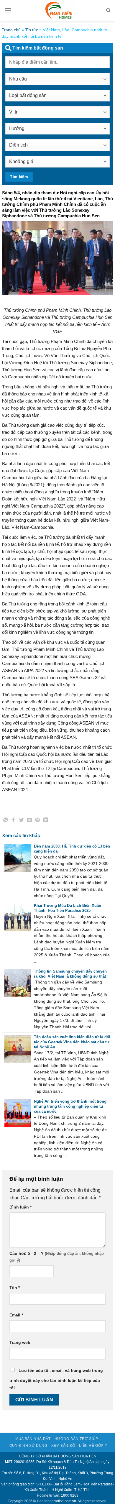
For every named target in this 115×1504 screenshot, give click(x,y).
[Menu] (8, 10)
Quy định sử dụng (28, 1446)
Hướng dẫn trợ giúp (76, 1439)
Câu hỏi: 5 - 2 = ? (26, 1253)
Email (16, 1315)
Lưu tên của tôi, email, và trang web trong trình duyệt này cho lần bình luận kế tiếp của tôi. (56, 1379)
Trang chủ (11, 29)
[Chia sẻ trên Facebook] (13, 821)
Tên (14, 1287)
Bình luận (20, 1207)
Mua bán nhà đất (32, 1439)
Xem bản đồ (63, 1446)
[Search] (108, 10)
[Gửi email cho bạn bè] (29, 821)
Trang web (19, 1342)
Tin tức (31, 29)
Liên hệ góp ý (93, 1446)
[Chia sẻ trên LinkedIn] (45, 821)
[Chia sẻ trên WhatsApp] (5, 821)
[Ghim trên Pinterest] (37, 821)
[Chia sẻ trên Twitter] (21, 821)
